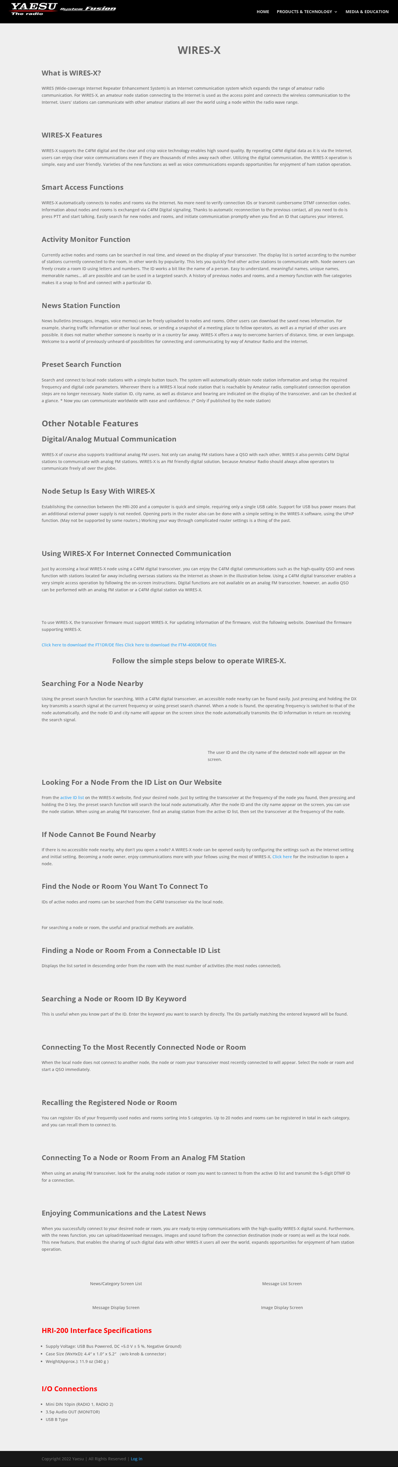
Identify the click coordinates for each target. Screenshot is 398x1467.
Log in (136, 1458)
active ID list (72, 797)
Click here (282, 856)
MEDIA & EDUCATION (367, 12)
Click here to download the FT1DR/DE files (83, 645)
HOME (263, 12)
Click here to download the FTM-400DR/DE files (170, 645)
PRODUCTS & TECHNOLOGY (304, 12)
